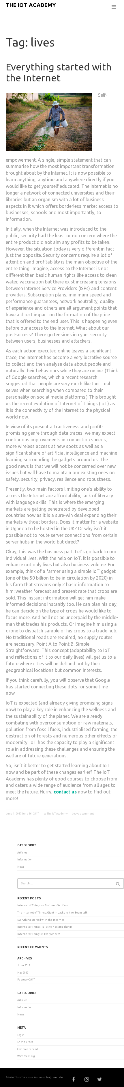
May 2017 (23, 972)
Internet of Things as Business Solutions (43, 905)
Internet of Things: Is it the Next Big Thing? (44, 926)
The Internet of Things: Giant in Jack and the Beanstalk (52, 912)
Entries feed (25, 1042)
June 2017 (23, 965)
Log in (21, 1035)
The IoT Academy (31, 5)
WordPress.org (26, 1056)
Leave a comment (83, 813)
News (21, 866)
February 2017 (26, 979)
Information (24, 859)
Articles (22, 852)
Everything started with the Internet (59, 72)
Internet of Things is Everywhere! (38, 934)
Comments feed (27, 1049)
